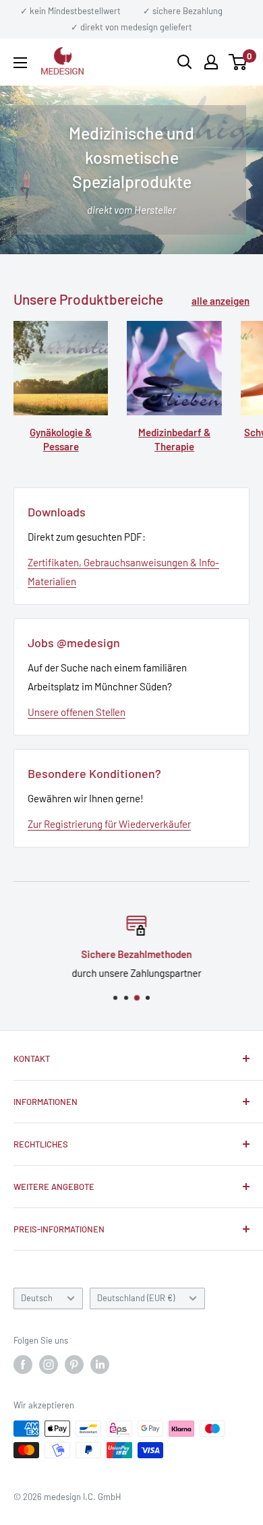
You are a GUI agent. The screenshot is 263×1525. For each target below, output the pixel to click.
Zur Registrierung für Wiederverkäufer (109, 824)
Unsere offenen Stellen (76, 712)
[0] (238, 62)
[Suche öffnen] (184, 62)
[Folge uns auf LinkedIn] (99, 1364)
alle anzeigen (221, 301)
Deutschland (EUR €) (136, 1297)
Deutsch (37, 1297)
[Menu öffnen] (20, 62)
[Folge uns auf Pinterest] (74, 1364)
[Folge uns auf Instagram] (48, 1364)
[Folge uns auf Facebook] (22, 1364)
